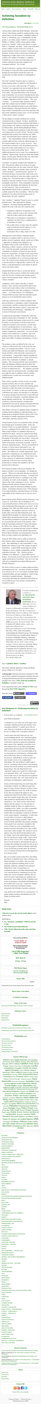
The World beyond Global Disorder (16, 926)
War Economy (21, 1124)
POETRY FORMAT (6, 1324)
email (18, 693)
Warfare (29, 1124)
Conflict (34, 1066)
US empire (6, 1121)
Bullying (16, 1064)
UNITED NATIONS (6, 1229)
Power (30, 1108)
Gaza (34, 1079)
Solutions (26, 1114)
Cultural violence (29, 1070)
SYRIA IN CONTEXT (6, 1227)
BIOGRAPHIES (5, 1148)
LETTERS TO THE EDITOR (8, 1307)
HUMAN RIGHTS (6, 1171)
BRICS (11, 1064)
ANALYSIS (4, 1169)
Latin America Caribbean (27, 1095)
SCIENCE (4, 1265)
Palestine (13, 1106)
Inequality (18, 1087)
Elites (20, 1074)
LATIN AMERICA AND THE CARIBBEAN (12, 1213)
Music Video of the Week (8, 1342)
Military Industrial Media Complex (19, 1099)
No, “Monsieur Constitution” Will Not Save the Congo (20, 922)
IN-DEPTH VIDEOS (6, 1332)
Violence (23, 1121)
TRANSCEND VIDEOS (7, 1142)
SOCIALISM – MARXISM (8, 1242)
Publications (4, 1018)
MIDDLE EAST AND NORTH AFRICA (11, 1219)
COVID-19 (27, 1068)
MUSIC (3, 1299)
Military (5, 1099)
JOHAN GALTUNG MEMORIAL (9, 1137)
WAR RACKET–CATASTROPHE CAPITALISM (13, 1190)
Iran (27, 1091)
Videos (24, 9)
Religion (29, 1110)
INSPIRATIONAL (5, 1317)
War (4, 1124)
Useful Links (4, 1372)
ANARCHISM (5, 1286)
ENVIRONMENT (5, 1240)
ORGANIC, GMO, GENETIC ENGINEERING (13, 1257)
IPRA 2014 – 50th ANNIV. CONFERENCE (12, 1340)
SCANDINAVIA (5, 1225)
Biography (5, 1064)
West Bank (7, 1126)
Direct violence (16, 1072)
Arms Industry (15, 1062)
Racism (22, 1110)
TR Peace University (7, 1043)
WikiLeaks (30, 1126)
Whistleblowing (17, 1126)
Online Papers (5, 1016)
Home (3, 9)
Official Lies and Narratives (26, 1103)
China (31, 1064)
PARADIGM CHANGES (7, 1255)
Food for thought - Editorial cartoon (20, 1079)
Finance (6, 1079)
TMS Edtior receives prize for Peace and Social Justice (16, 1028)
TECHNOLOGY (5, 1173)
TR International (5, 1039)
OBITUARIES (5, 1326)
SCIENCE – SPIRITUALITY (8, 1313)
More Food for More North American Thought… (26, 1350)
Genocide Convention (18, 1081)
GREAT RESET (5, 1278)
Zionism (20, 1128)
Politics (24, 1108)
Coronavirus (9, 1068)
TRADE (3, 1282)
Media (25, 1098)
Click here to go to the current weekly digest (17, 913)
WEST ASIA (4, 1232)
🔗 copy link (19, 697)
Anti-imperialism (32, 1060)
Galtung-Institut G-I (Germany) (9, 1051)
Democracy (6, 1072)
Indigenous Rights (9, 1087)
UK (9, 1119)
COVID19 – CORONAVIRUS (9, 1311)
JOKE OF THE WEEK (7, 1328)
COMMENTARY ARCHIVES (8, 1338)
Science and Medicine (31, 1112)
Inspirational (26, 1087)
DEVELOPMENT (6, 1284)
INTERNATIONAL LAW (7, 1223)
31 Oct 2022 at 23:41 (30, 715)
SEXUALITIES (5, 1305)
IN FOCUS (4, 1175)
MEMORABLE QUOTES (7, 1181)
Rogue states (6, 1112)
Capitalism (9, 663)
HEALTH (3, 1248)
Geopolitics (30, 1081)
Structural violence (18, 1116)
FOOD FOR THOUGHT (7, 1319)
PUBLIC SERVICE (6, 1292)
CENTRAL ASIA (5, 1204)
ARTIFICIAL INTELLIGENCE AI (9, 1236)
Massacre (19, 1097)
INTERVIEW (4, 1275)
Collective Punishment (15, 1066)
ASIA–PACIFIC (5, 1192)
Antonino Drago (5, 1363)
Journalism (8, 1095)
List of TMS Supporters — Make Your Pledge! (20, 952)
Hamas (13, 1083)
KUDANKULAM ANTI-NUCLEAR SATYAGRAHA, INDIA (16, 1290)
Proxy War (5, 1110)
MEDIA (3, 1209)
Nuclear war (28, 1102)
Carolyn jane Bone (6, 1350)
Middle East (33, 1098)
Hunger (19, 1086)
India (34, 1086)
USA (36, 1119)
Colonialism (26, 1066)
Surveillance (29, 1116)
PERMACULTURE (6, 1288)
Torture (36, 1116)
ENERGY (4, 1194)
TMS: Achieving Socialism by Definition (19, 681)
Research (35, 1110)
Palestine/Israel (24, 1106)
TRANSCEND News (6, 1140)
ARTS (3, 1273)
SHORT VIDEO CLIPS (7, 1334)
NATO (12, 1102)
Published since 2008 (20, 1401)
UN (18, 1119)
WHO (24, 1126)
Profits (36, 1108)
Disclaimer (4, 1376)
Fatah (36, 1076)
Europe (13, 1076)
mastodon (32, 693)
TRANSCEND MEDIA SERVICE (18, 2)
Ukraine (14, 1119)
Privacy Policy (5, 1378)
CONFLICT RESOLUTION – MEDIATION (12, 1154)
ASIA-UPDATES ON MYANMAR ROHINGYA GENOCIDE (16, 1196)
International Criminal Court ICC (27, 1089)
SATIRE (3, 1261)
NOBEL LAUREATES (7, 1152)
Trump (4, 1119)
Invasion (22, 1091)
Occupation (12, 1103)
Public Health (14, 1110)
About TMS (30, 9)
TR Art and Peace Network (8, 1041)
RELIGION (4, 1269)
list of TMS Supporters (17, 689)
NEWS (3, 1186)
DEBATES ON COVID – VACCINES (10, 1263)
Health (19, 1083)
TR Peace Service (6, 1045)
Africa (12, 1060)
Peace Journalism (16, 9)
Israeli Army (15, 1093)
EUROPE (4, 1206)
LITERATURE (5, 1296)
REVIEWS (4, 1259)
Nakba (6, 1102)
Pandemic (33, 1106)
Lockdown (12, 1097)
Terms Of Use (5, 1374)
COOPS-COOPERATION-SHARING (11, 1156)
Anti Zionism (6, 1062)
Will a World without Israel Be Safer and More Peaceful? (20, 930)
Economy (15, 1074)
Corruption (18, 1068)
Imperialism (28, 1086)
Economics (7, 1074)
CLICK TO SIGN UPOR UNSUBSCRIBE (20, 972)
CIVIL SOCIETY (5, 1301)
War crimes (10, 1124)
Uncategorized (5, 1336)
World (36, 1126)
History (16, 663)
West (36, 1124)
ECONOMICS (5, 1280)
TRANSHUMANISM (6, 1271)
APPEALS (4, 1217)
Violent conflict (32, 1121)
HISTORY (4, 1246)
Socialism (23, 663)
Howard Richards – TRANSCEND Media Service (19, 27)
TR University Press (6, 1049)
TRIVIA (3, 1294)
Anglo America (20, 1060)
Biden (28, 1062)
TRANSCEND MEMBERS (8, 1160)
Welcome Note (5, 1020)
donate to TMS (28, 686)
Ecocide (35, 1072)
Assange (23, 1062)
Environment (28, 1074)
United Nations (26, 1119)
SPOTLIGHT (4, 1215)
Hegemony (26, 1083)
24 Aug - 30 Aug (20, 961)
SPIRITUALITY (5, 1322)
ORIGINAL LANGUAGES (8, 1330)
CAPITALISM (4, 1238)
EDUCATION (4, 1202)
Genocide (6, 1081)
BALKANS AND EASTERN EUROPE (11, 1198)
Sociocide (20, 1114)
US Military (15, 1122)
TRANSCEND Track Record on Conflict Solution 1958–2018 (17, 1030)
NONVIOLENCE (5, 1158)
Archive (8, 9)
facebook (8, 697)
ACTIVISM (4, 1179)
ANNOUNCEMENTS (7, 1146)
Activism (6, 1060)
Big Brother (34, 1062)
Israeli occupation (25, 1093)
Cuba (21, 1070)
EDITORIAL (28, 23)
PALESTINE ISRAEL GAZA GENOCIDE (12, 1221)
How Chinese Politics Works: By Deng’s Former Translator (17, 1005)
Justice (15, 1096)
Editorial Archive (5, 1013)
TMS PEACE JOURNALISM (8, 1150)
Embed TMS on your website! (20, 1392)
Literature (5, 1097)
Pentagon (12, 1108)
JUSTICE (3, 1188)
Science (20, 1112)
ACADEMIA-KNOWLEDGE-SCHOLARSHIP (13, 1234)
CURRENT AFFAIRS (7, 1303)
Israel (31, 1091)
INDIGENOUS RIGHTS (7, 1252)
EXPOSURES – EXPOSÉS (8, 1244)
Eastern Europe (27, 1072)
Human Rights (11, 1086)
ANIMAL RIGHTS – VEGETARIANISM (11, 1309)
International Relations (10, 1091)
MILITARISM (4, 1167)
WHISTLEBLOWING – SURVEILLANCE (12, 1250)
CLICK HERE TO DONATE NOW (20, 942)
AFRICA (3, 1177)
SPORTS (3, 1315)
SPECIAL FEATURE (6, 1267)
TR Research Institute (7, 1047)
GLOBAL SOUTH (6, 1211)
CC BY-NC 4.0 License (34, 705)
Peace (5, 1108)
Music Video (34, 1099)
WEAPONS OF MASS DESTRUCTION (11, 1163)
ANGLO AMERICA (6, 1183)
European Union (22, 1076)
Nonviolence (19, 1102)
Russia (13, 1112)
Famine (31, 1076)
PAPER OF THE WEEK (7, 1144)
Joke (34, 1093)
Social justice (11, 1114)
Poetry (18, 1108)
